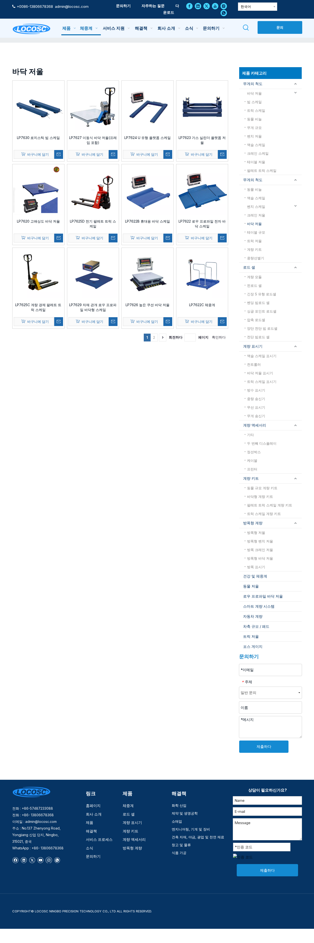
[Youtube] (215, 5)
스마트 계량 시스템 (259, 606)
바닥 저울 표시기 (260, 373)
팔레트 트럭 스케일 (261, 170)
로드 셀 (249, 267)
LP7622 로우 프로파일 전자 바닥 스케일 (202, 223)
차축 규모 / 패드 (256, 626)
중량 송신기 (256, 399)
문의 (279, 27)
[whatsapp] (224, 12)
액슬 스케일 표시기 (261, 356)
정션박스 (254, 452)
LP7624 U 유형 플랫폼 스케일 (147, 138)
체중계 (128, 805)
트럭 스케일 (256, 110)
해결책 (91, 831)
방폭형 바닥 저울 (260, 558)
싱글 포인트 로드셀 (261, 311)
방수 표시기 (256, 390)
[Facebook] (189, 5)
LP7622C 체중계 (202, 305)
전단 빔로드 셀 (258, 337)
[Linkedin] (198, 5)
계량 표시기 (252, 346)
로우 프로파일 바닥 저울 (263, 596)
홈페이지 (93, 805)
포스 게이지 (252, 646)
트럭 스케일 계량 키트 (264, 514)
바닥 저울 (254, 93)
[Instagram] (224, 5)
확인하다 (219, 337)
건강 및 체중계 (255, 576)
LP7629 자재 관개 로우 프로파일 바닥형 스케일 (93, 307)
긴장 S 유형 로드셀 (261, 294)
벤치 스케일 (256, 206)
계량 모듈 (254, 277)
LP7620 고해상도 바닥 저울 (38, 221)
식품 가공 (179, 853)
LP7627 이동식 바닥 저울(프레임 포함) (93, 140)
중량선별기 (255, 258)
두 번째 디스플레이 (261, 443)
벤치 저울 (254, 136)
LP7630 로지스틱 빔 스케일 (38, 138)
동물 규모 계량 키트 (262, 488)
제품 (89, 822)
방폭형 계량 (252, 523)
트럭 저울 (254, 241)
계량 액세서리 (254, 425)
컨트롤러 (254, 364)
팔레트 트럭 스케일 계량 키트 (269, 505)
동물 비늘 (254, 119)
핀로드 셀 (254, 285)
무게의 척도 (252, 83)
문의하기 (123, 5)
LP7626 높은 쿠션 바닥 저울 (148, 305)
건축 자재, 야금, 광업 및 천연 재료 (198, 837)
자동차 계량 (252, 616)
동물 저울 (251, 586)
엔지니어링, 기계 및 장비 (191, 829)
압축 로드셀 (256, 320)
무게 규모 (254, 128)
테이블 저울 (256, 162)
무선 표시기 (256, 407)
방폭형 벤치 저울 (260, 541)
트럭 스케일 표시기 (261, 381)
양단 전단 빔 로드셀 (262, 328)
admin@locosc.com (72, 6)
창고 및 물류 (181, 845)
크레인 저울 (256, 215)
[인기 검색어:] (246, 28)
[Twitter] (206, 5)
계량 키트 (254, 249)
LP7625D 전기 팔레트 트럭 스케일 (93, 223)
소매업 (177, 821)
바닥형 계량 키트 (260, 496)
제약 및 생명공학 (185, 813)
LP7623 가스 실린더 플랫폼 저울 (202, 140)
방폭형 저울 (256, 532)
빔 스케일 (254, 102)
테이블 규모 (256, 232)
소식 (89, 848)
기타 (250, 435)
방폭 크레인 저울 (260, 550)
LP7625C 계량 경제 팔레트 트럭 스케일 (38, 307)
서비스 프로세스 (99, 839)
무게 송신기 (256, 416)
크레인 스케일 (258, 153)
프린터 (252, 469)
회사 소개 (94, 814)
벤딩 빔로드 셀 (258, 303)
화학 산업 (179, 805)
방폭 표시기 (256, 567)
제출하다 (264, 746)
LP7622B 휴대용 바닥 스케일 (147, 221)
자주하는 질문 (153, 5)
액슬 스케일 (256, 145)
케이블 (252, 460)
